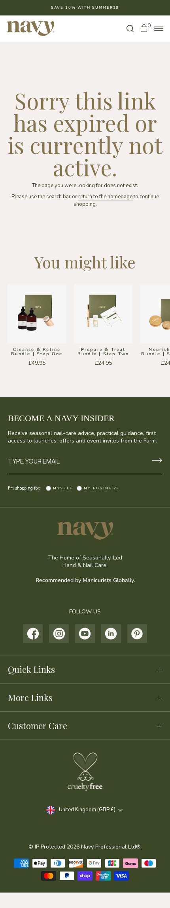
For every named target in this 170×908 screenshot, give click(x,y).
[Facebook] (33, 633)
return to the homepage (105, 196)
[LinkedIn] (111, 633)
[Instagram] (59, 633)
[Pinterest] (137, 633)
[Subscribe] (157, 461)
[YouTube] (85, 633)
